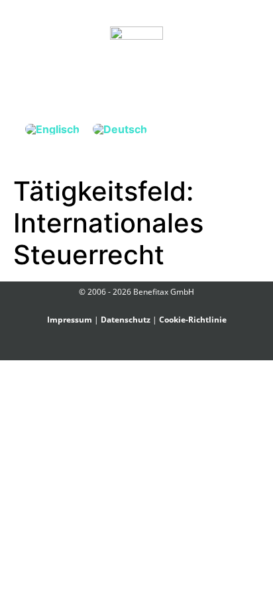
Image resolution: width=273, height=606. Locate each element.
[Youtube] (159, 349)
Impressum (69, 319)
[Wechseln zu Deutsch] (120, 128)
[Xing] (129, 349)
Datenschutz (125, 319)
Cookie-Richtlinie (193, 319)
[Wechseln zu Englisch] (52, 128)
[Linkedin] (144, 349)
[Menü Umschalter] (136, 80)
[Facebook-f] (114, 349)
